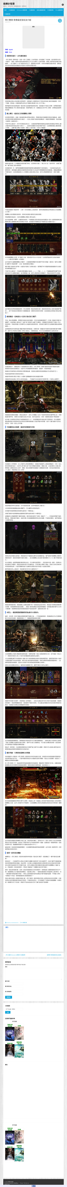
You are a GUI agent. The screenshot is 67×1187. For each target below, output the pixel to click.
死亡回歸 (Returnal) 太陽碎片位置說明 (15, 955)
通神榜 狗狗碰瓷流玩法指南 (54, 955)
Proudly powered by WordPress (11, 1183)
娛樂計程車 (9, 4)
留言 (6, 966)
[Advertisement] (33, 38)
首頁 (5, 10)
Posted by (12, 922)
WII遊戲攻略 (7, 14)
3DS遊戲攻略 (12, 10)
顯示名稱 (7, 981)
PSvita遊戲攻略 (59, 10)
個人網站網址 (8, 991)
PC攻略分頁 (24, 922)
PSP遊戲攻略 (50, 10)
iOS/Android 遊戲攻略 (22, 10)
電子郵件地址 (8, 986)
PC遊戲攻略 (32, 10)
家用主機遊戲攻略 (41, 10)
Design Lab (7, 1184)
